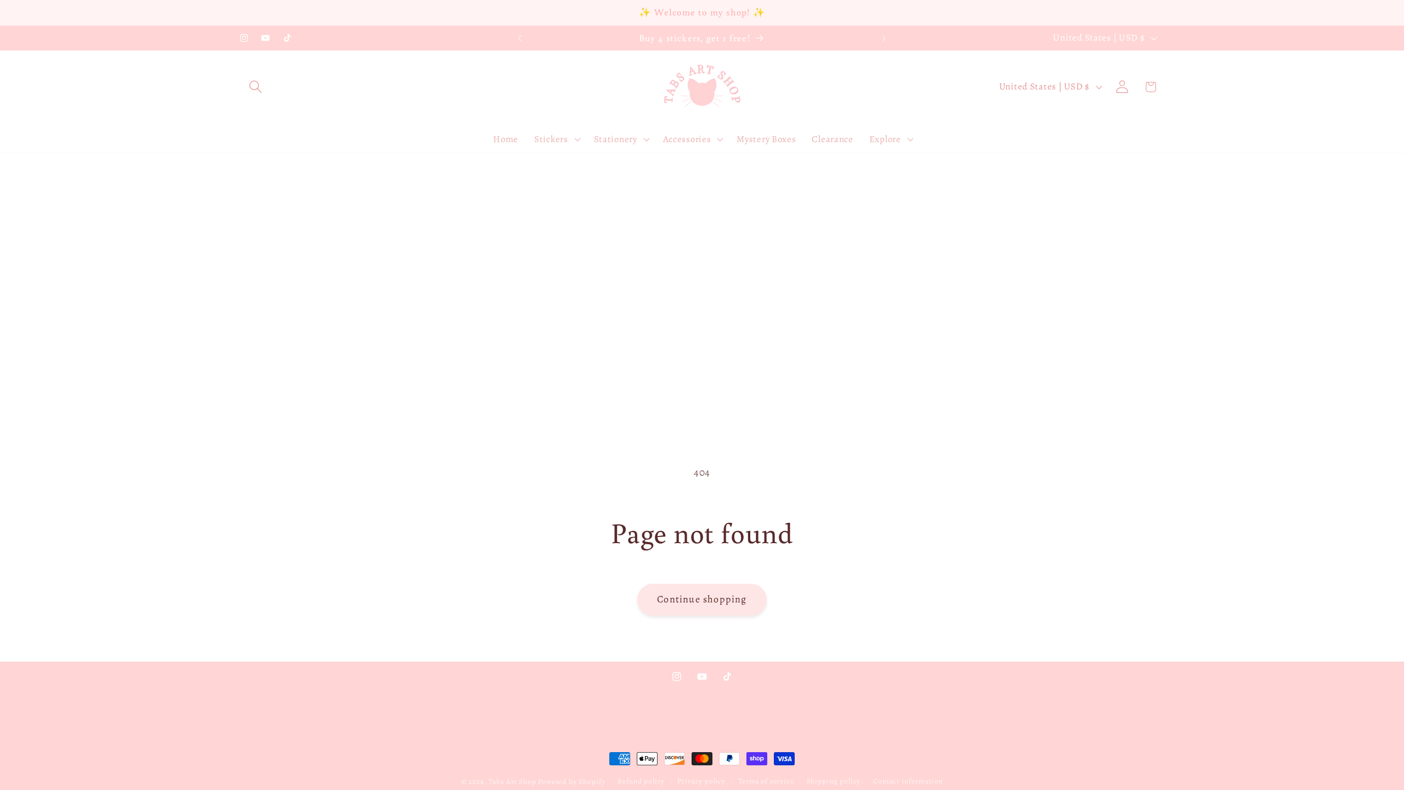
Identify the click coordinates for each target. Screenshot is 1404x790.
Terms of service (766, 781)
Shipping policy (834, 781)
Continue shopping (701, 599)
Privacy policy (701, 781)
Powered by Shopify (571, 782)
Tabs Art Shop (512, 782)
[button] (255, 86)
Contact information (908, 781)
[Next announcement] (884, 38)
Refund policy (641, 781)
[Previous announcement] (520, 38)
